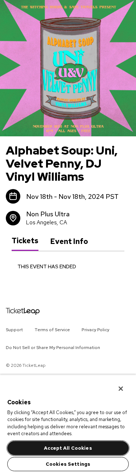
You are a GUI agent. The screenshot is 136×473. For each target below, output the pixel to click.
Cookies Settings (68, 464)
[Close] (116, 384)
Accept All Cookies (68, 448)
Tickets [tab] (25, 241)
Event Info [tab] (69, 241)
